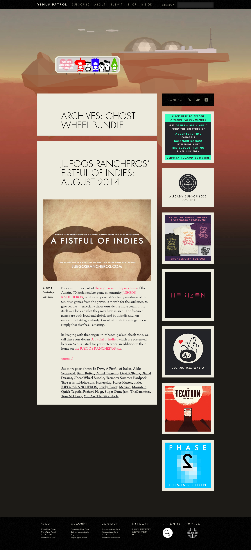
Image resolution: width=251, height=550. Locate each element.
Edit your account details (80, 532)
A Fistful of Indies (104, 339)
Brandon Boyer (49, 292)
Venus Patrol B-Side (48, 537)
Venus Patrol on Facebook (111, 537)
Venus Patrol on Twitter (110, 535)
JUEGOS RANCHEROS (79, 387)
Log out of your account (79, 537)
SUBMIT (117, 4)
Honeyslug (103, 382)
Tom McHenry (71, 396)
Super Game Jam (116, 392)
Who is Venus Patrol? (48, 532)
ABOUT (100, 4)
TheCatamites (140, 392)
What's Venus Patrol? (48, 529)
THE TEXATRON (139, 532)
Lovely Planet (108, 387)
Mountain (139, 387)
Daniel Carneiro (107, 373)
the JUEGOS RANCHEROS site (98, 348)
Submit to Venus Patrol (110, 532)
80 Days (98, 369)
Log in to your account (79, 535)
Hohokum (86, 382)
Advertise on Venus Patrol (111, 529)
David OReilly (130, 373)
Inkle (137, 382)
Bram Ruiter (85, 373)
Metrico (124, 387)
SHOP (132, 4)
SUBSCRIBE (80, 4)
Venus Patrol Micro (47, 535)
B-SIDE (146, 4)
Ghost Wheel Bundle (89, 378)
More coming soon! (138, 535)
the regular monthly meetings (116, 288)
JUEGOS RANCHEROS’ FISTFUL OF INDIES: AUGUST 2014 (105, 173)
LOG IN (188, 199)
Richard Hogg (93, 392)
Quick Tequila (71, 392)
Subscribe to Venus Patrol (80, 529)
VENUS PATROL (52, 4)
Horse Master (122, 382)
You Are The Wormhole (101, 396)
